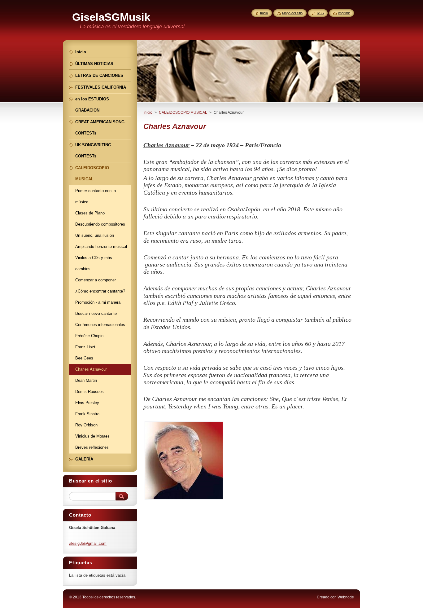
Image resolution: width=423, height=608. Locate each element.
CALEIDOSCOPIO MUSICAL (183, 112)
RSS (320, 13)
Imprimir (344, 13)
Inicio (147, 112)
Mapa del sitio (292, 13)
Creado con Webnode (335, 597)
